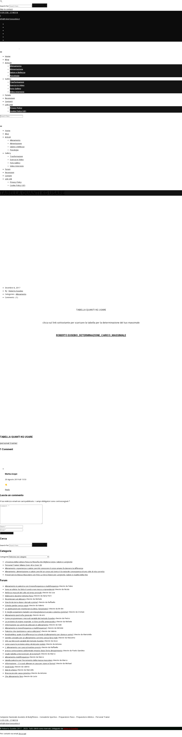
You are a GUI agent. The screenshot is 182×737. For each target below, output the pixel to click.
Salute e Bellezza (17, 72)
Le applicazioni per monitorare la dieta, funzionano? (26, 608)
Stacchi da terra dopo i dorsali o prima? (21, 602)
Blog (7, 59)
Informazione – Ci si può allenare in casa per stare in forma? (30, 663)
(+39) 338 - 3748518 (9, 12)
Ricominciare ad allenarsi (15, 599)
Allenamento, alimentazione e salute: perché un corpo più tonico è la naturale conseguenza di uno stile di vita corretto (54, 571)
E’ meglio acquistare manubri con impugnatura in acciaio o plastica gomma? (36, 612)
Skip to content (6, 9)
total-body (9, 666)
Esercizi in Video (17, 85)
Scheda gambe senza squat (16, 605)
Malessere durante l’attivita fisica (19, 595)
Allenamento (16, 66)
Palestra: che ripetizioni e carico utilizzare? (23, 631)
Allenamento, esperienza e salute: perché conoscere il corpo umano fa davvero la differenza (44, 568)
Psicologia (14, 75)
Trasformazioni (17, 82)
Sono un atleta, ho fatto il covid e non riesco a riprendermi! (29, 589)
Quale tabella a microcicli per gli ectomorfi (22, 653)
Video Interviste (17, 91)
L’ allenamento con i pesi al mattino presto (23, 647)
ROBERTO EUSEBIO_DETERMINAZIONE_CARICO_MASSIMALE (91, 335)
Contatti (9, 101)
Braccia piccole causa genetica (17, 673)
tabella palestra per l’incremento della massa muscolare (28, 660)
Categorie (4, 556)
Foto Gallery (15, 88)
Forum (8, 95)
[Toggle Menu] (1, 126)
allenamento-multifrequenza (17, 657)
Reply (7, 489)
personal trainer (8, 443)
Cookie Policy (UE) (18, 111)
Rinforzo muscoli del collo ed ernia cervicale (23, 592)
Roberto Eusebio (16, 291)
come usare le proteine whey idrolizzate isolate (25, 644)
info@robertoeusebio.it (10, 19)
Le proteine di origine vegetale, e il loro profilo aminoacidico (30, 621)
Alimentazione (16, 69)
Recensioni (10, 98)
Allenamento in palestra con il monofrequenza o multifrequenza (31, 586)
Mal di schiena (11, 670)
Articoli (8, 62)
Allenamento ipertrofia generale (18, 615)
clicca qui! (22, 733)
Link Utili (9, 104)
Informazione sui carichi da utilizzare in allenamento (26, 624)
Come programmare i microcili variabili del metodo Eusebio (30, 618)
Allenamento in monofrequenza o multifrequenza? (26, 628)
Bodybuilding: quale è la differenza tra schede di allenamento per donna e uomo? (39, 634)
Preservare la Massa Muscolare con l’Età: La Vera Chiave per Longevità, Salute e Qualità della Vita (46, 574)
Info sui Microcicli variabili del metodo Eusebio (24, 641)
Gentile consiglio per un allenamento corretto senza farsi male (31, 637)
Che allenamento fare (14, 676)
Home (7, 56)
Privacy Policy (16, 108)
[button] (1, 1)
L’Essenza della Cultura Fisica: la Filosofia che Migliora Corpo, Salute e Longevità (38, 562)
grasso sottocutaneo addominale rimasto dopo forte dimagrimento (33, 650)
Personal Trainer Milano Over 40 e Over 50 (23, 565)
